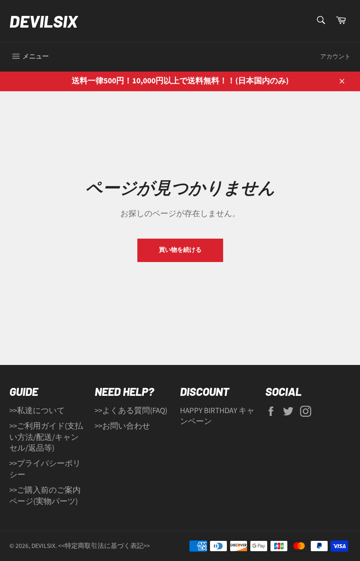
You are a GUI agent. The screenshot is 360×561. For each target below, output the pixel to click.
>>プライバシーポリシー (45, 469)
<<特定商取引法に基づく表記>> (104, 545)
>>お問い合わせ (122, 426)
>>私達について (37, 410)
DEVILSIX (43, 21)
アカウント (335, 56)
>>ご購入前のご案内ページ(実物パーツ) (45, 496)
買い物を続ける (180, 250)
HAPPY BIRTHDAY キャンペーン (217, 416)
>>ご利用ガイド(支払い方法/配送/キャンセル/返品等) (46, 437)
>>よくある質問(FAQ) (131, 410)
